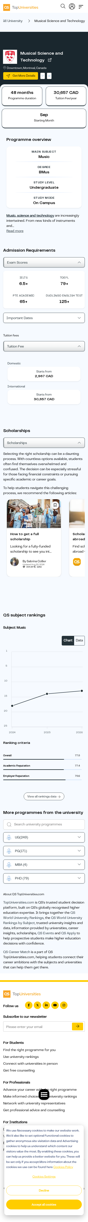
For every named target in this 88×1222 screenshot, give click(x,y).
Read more (14, 231)
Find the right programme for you (29, 1050)
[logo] (20, 6)
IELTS (24, 277)
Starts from (44, 371)
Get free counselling (19, 1070)
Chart (68, 640)
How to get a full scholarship (24, 536)
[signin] (72, 6)
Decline (44, 1190)
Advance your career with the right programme (40, 1090)
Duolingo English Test (64, 295)
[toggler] (81, 6)
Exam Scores (17, 262)
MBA (21, 865)
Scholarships (17, 443)
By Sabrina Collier (34, 561)
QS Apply (68, 933)
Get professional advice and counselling (34, 1110)
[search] (63, 7)
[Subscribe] (77, 1026)
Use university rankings (21, 1057)
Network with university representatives (34, 1103)
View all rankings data (41, 796)
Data (79, 640)
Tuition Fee (15, 346)
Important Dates (19, 318)
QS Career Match (16, 952)
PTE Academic (23, 295)
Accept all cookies (44, 1204)
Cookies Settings (44, 1176)
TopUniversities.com (18, 902)
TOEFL (64, 277)
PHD (22, 878)
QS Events (46, 933)
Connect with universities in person (30, 1063)
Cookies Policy (63, 1167)
